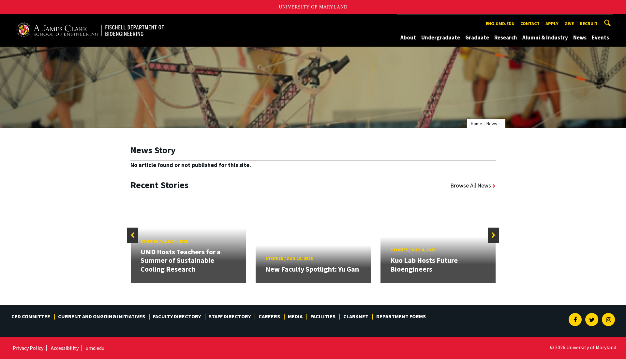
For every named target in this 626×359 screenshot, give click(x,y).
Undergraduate (440, 37)
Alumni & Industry (545, 37)
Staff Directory (230, 316)
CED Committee (30, 316)
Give (569, 23)
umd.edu (95, 348)
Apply (552, 23)
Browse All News (470, 185)
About (408, 37)
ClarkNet (355, 316)
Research (505, 37)
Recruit (589, 23)
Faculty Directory (177, 316)
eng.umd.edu (500, 23)
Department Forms (401, 316)
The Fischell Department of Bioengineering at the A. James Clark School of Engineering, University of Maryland (90, 20)
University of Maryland (313, 7)
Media (295, 316)
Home (476, 124)
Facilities (322, 316)
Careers (269, 316)
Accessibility (65, 348)
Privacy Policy (28, 348)
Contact (530, 23)
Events (600, 37)
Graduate (477, 37)
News (580, 37)
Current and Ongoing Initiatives (101, 316)
